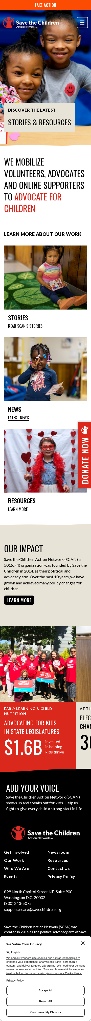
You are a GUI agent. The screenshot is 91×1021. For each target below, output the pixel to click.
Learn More (18, 509)
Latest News (18, 418)
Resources (58, 860)
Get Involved (16, 852)
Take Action (45, 5)
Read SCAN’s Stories (25, 326)
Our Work (14, 860)
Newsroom (58, 852)
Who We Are (16, 868)
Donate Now (85, 460)
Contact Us (59, 868)
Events (10, 876)
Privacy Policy (61, 876)
